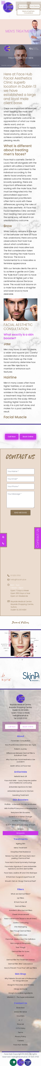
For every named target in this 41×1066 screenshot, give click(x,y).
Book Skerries (34, 6)
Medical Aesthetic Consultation (28, 12)
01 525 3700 (15, 575)
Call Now (12, 436)
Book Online (28, 436)
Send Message (20, 512)
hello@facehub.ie (18, 579)
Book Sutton (23, 6)
